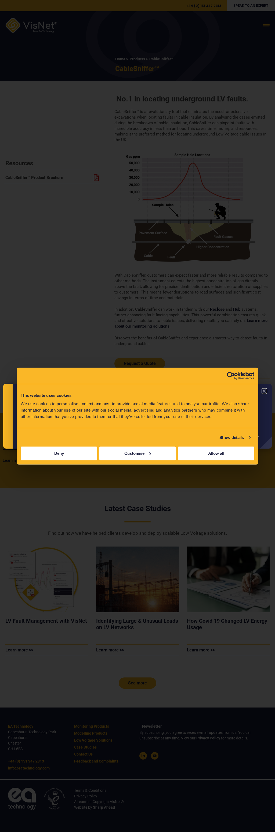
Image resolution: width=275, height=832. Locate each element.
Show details (231, 437)
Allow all (216, 453)
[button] (264, 391)
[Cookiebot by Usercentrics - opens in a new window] (230, 376)
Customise (134, 453)
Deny (59, 453)
